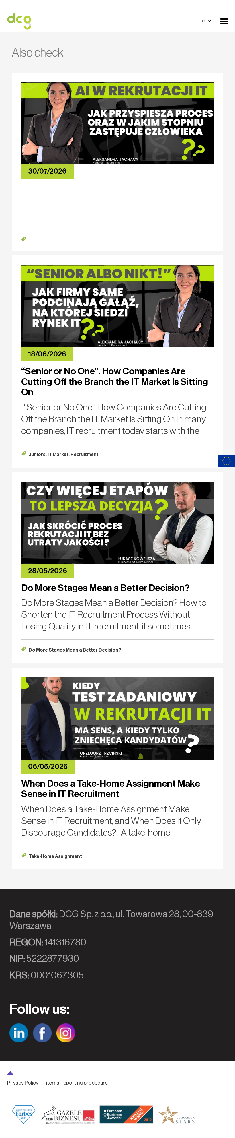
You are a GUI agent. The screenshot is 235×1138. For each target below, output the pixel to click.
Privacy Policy (22, 1082)
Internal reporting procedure (75, 1082)
